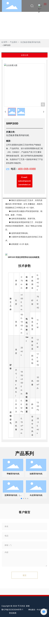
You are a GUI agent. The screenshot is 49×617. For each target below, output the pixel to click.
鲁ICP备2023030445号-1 (12, 609)
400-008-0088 (27, 169)
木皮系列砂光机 (36, 495)
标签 (28, 606)
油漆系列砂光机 (36, 474)
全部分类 (24, 55)
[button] (21, 498)
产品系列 (13, 42)
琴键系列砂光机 (13, 474)
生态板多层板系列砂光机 (30, 42)
